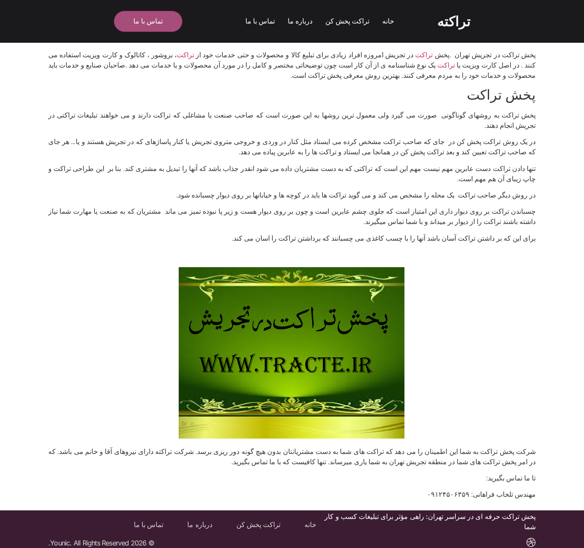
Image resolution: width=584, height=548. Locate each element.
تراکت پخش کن (347, 21)
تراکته (454, 21)
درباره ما (300, 21)
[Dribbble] (531, 542)
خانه (388, 21)
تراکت (424, 55)
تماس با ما (260, 21)
